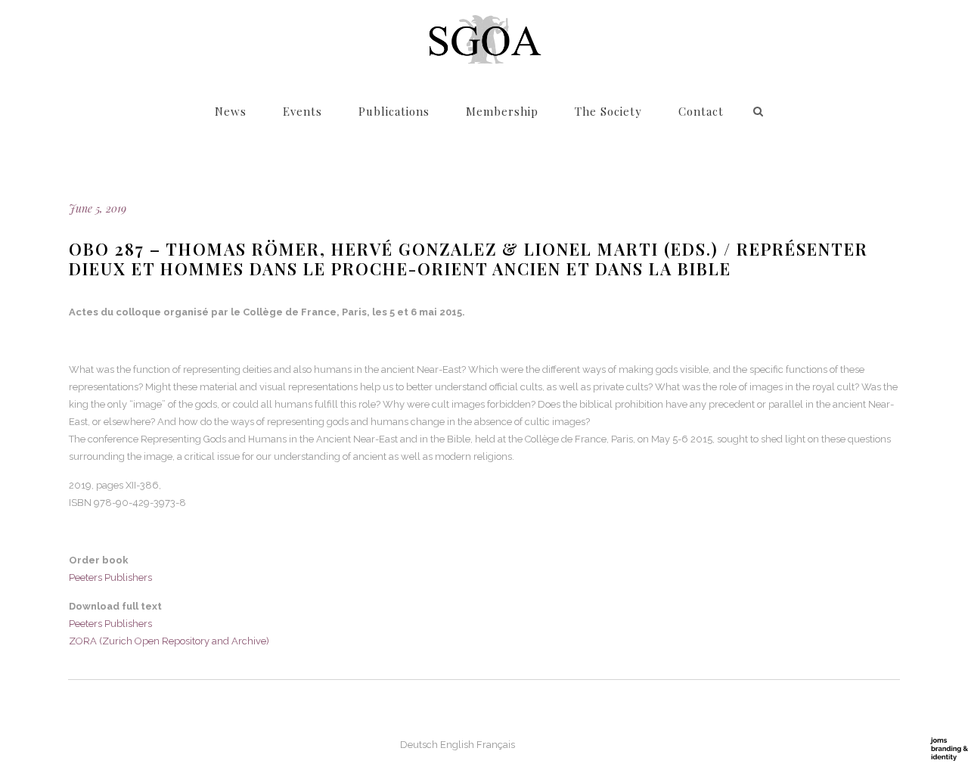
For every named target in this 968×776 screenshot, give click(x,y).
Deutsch (419, 744)
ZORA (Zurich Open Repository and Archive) (169, 641)
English (457, 744)
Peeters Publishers (110, 577)
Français (495, 744)
